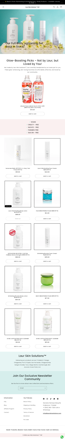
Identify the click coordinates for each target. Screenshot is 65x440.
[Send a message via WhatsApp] (62, 437)
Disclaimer (27, 416)
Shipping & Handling (29, 405)
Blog (5, 405)
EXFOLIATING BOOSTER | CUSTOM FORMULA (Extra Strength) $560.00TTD (17, 254)
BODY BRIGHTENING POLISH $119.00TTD (47, 296)
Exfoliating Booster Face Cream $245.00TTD (47, 254)
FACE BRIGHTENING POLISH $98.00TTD (47, 211)
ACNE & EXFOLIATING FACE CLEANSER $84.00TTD (18, 339)
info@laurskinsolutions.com (52, 413)
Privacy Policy (28, 409)
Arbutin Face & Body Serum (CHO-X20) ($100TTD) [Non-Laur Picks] (32, 106)
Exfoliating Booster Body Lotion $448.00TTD (18, 296)
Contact (6, 412)
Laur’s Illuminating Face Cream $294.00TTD (47, 169)
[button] (3, 7)
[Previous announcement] (3, 2)
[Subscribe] (45, 388)
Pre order (26, 419)
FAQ (5, 401)
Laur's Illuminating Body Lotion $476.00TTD (17, 211)
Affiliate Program (9, 409)
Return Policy (27, 401)
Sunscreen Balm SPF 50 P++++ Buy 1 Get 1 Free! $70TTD (18, 169)
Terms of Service (29, 412)
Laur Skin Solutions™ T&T (34, 435)
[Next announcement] (62, 2)
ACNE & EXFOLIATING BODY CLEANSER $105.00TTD (47, 339)
